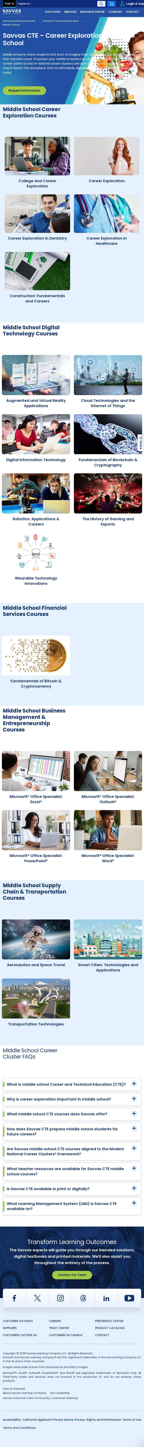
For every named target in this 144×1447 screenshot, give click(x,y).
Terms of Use (131, 1420)
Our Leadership (60, 1393)
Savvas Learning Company (19, 21)
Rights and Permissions (103, 1420)
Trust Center (59, 1328)
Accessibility (12, 1420)
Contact (102, 1335)
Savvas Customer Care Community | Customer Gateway (40, 1398)
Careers (55, 1321)
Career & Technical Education (61, 21)
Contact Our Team (72, 1275)
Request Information (24, 90)
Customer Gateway (18, 1321)
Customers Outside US (20, 1335)
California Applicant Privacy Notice (47, 1420)
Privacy (79, 1420)
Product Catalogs (110, 1328)
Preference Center (109, 1321)
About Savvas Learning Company (24, 1393)
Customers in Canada (65, 1335)
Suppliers (10, 1328)
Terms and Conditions (19, 1428)
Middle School (11, 24)
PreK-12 (9, 3)
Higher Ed (24, 3)
